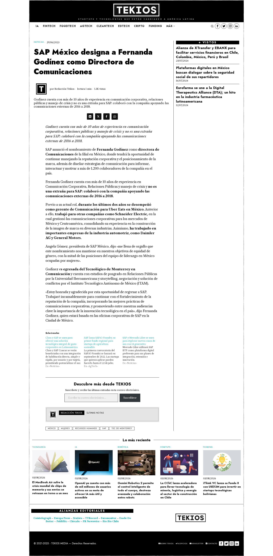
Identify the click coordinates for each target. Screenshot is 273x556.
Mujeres (65, 428)
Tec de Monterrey (122, 428)
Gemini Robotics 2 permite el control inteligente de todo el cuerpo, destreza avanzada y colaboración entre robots (136, 490)
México (52, 428)
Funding (208, 447)
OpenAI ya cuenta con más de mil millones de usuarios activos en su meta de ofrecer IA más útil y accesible (93, 490)
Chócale (75, 521)
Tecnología (39, 447)
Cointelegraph (42, 518)
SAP (104, 428)
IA (76, 447)
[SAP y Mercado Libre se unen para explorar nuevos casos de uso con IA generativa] (142, 350)
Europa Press (62, 518)
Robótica (123, 447)
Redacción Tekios (64, 89)
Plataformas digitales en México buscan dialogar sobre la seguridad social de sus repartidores (205, 72)
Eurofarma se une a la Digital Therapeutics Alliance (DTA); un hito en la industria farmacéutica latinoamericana (206, 94)
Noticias (39, 42)
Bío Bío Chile (111, 521)
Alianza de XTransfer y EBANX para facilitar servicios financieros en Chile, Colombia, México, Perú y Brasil (207, 52)
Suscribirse (129, 397)
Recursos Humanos (86, 428)
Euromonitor (109, 518)
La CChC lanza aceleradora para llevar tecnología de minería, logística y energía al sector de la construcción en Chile (178, 490)
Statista (78, 518)
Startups (165, 447)
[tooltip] (217, 26)
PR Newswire (91, 521)
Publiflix (62, 521)
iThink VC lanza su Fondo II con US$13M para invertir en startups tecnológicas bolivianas (222, 488)
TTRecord (91, 518)
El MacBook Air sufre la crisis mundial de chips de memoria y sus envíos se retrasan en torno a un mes (50, 488)
